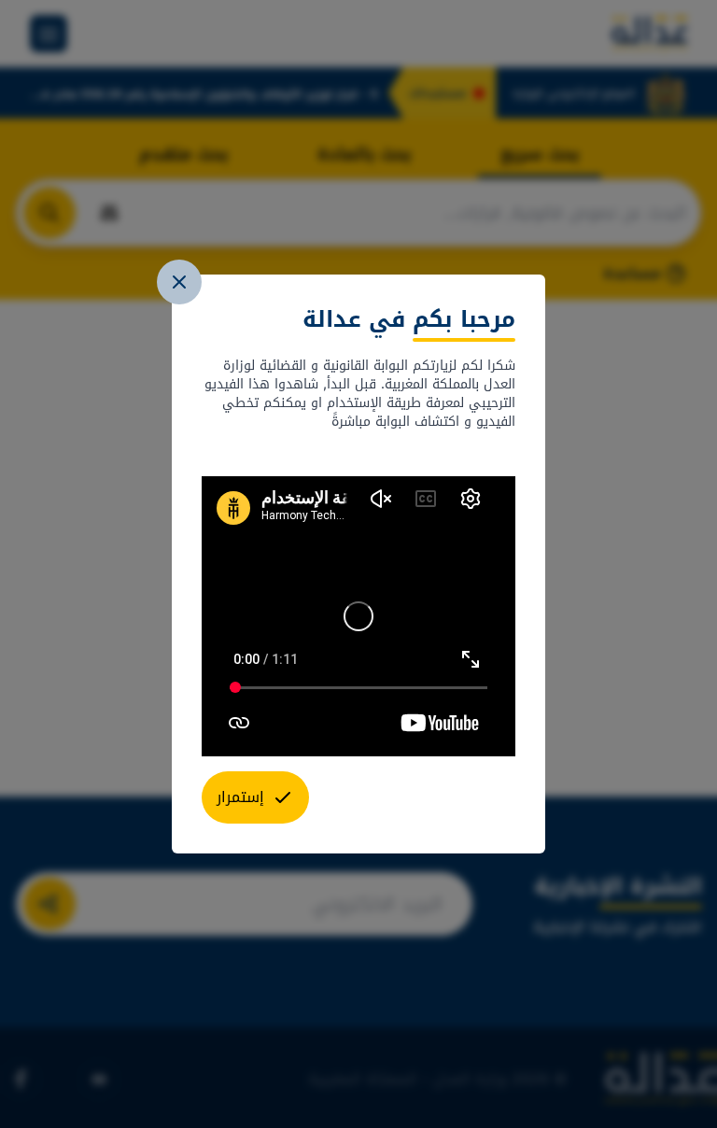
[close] (179, 282)
